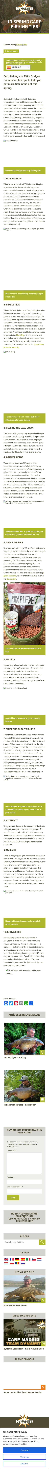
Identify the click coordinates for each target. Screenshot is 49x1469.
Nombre (10, 1177)
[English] (6, 1260)
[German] (17, 1260)
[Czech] (33, 1260)
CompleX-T (11, 579)
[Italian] (28, 1260)
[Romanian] (17, 1263)
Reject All (24, 1464)
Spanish (16, 67)
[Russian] (22, 1263)
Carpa (19, 44)
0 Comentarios (11, 51)
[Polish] (11, 1263)
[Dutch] (39, 1260)
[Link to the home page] (24, 8)
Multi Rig (20, 335)
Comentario (12, 1150)
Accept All (24, 1450)
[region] (24, 1448)
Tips (25, 44)
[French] (11, 1260)
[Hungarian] (6, 1263)
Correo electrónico (15, 1187)
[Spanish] (22, 1260)
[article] (24, 1044)
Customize (24, 1457)
